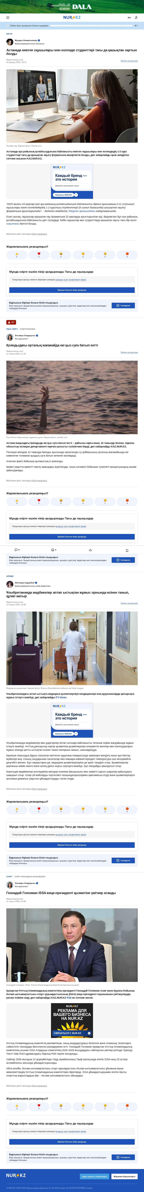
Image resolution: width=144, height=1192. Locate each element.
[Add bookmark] (127, 550)
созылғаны (13, 223)
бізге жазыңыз (39, 234)
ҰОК (69, 997)
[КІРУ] (136, 17)
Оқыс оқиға (12, 329)
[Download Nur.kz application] (72, 6)
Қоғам (9, 34)
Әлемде (10, 576)
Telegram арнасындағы (82, 211)
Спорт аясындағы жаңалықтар (29, 877)
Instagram (125, 305)
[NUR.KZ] (72, 18)
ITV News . (62, 697)
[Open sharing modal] (90, 550)
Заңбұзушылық (27, 329)
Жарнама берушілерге (124, 1176)
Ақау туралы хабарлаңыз (94, 1176)
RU (129, 18)
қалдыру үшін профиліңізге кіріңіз (70, 279)
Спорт (9, 877)
